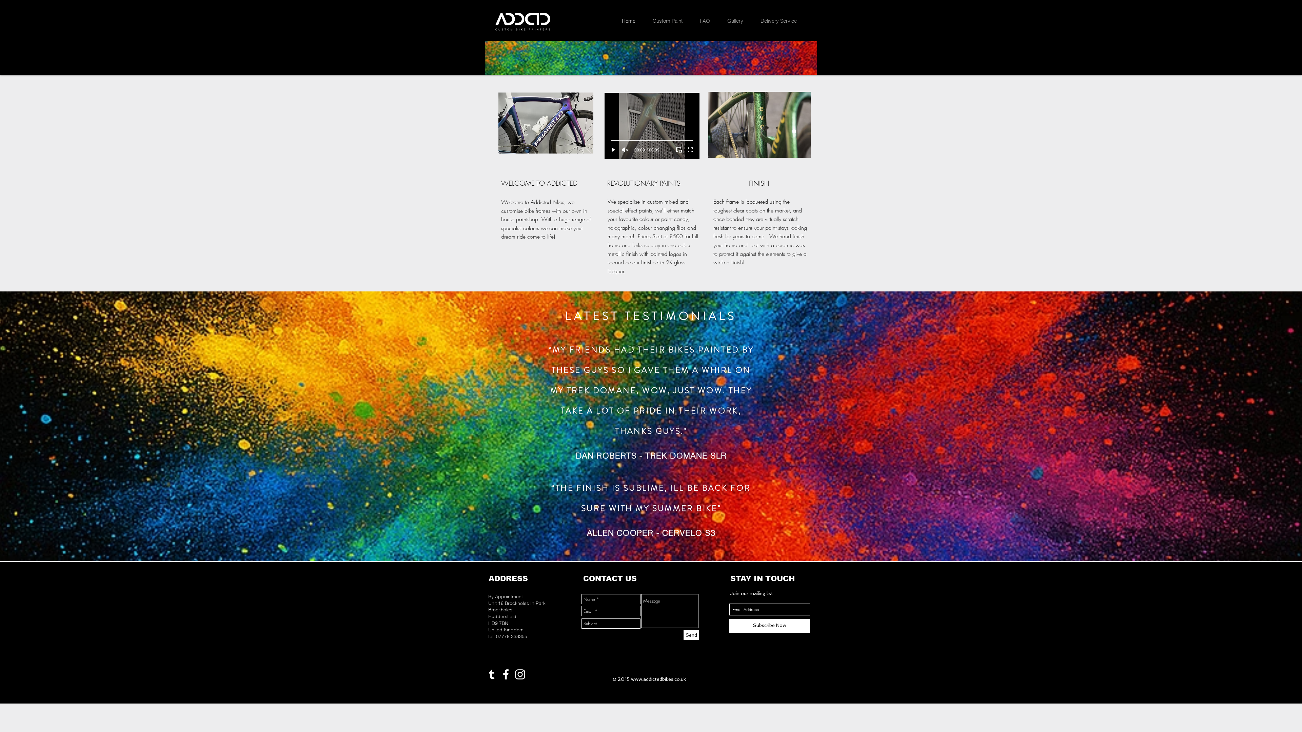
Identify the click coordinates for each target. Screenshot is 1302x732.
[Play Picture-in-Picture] (678, 149)
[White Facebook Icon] (506, 674)
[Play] (613, 149)
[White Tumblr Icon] (491, 674)
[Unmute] (624, 149)
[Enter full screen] (690, 149)
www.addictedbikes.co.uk (658, 679)
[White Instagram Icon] (520, 674)
